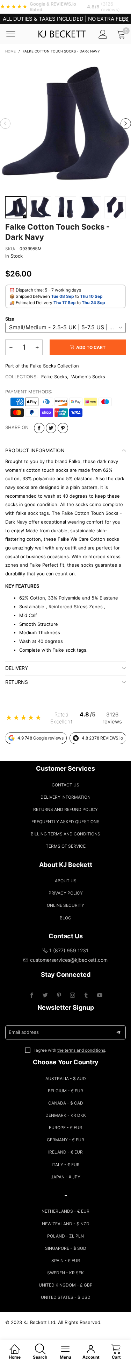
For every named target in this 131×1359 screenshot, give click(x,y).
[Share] (39, 428)
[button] (5, 123)
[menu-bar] (15, 34)
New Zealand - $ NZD (65, 1223)
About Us (66, 880)
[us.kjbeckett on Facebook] (31, 995)
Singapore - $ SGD (65, 1248)
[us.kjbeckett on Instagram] (72, 995)
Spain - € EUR (65, 1260)
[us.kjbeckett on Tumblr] (86, 995)
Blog (65, 917)
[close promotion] (126, 19)
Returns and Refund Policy (65, 809)
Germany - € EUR (65, 1139)
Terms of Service (66, 846)
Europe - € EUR (65, 1127)
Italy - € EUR (66, 1164)
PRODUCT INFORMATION (35, 450)
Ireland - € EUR (65, 1152)
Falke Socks (54, 376)
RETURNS (16, 682)
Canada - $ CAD (65, 1103)
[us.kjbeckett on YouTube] (99, 995)
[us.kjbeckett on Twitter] (45, 995)
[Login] (103, 34)
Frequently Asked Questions (65, 821)
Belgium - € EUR (65, 1090)
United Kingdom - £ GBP (66, 1285)
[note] (65, 7)
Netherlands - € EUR (65, 1211)
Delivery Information (65, 797)
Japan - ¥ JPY (65, 1176)
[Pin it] (63, 428)
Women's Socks (88, 376)
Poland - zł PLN (65, 1236)
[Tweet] (51, 428)
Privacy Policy (66, 893)
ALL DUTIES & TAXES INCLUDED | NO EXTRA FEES (66, 18)
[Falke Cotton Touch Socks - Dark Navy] (65, 123)
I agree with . (70, 1050)
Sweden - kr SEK (65, 1272)
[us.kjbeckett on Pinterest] (58, 995)
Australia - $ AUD (65, 1078)
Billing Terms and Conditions (65, 833)
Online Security (65, 905)
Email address (24, 1032)
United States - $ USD (65, 1297)
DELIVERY (16, 668)
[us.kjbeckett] (62, 34)
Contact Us (65, 784)
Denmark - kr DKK (65, 1115)
